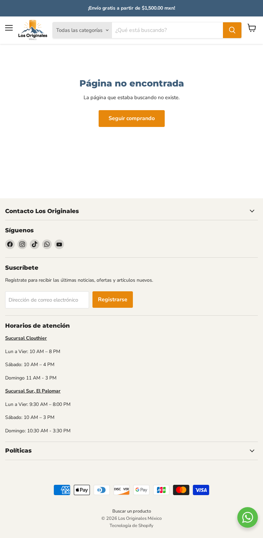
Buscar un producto (131, 511)
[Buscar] (232, 30)
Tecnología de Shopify (131, 526)
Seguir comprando (132, 118)
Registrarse (112, 299)
